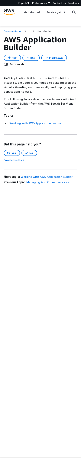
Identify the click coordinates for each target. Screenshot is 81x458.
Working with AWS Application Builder (35, 123)
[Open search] (73, 12)
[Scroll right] (64, 12)
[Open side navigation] (5, 22)
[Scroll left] (21, 12)
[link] (44, 31)
